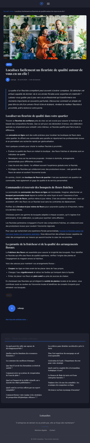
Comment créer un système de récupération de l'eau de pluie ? (23, 374)
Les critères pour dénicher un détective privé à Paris (66, 347)
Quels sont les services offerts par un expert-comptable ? (23, 388)
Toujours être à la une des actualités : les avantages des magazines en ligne (63, 383)
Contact (52, 430)
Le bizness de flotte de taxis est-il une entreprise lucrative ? (62, 376)
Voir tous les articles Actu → (17, 319)
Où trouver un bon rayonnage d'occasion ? (64, 390)
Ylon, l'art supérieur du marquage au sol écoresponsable (63, 354)
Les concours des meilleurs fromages (20, 361)
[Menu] (48, 3)
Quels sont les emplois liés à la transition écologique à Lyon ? (64, 369)
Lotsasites (45, 415)
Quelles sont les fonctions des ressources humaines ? (21, 354)
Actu (11, 11)
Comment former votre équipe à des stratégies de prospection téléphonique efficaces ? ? (24, 396)
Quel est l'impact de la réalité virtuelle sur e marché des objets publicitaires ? (23, 381)
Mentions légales (41, 430)
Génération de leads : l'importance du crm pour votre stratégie (64, 362)
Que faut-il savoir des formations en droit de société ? (23, 367)
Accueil (6, 11)
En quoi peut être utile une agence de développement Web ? (20, 347)
